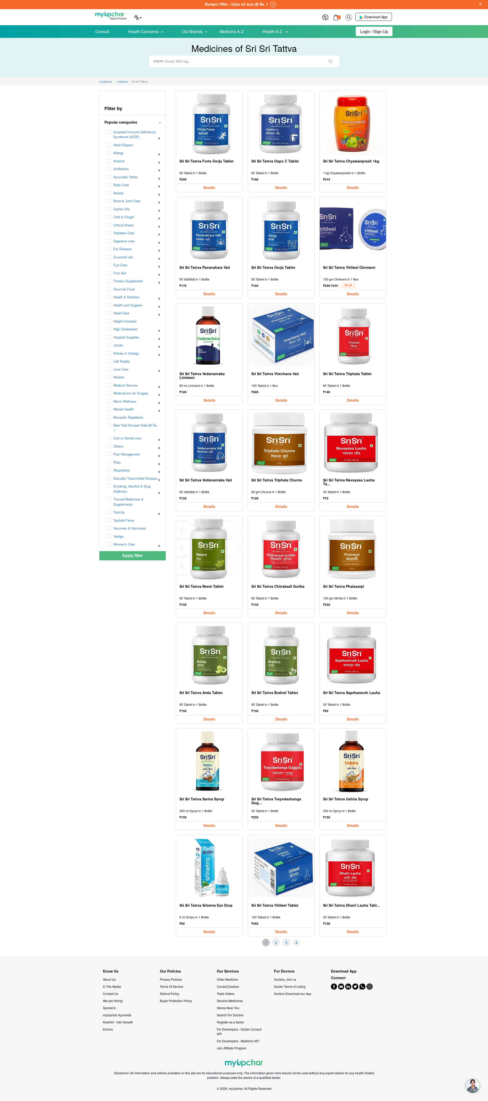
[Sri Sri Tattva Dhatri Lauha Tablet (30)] (353, 868)
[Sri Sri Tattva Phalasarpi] (353, 549)
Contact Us (110, 993)
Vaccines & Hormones (129, 528)
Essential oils (123, 257)
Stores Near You (228, 1008)
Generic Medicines (230, 1001)
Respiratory (121, 470)
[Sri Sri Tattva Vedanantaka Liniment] (209, 336)
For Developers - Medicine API (238, 1041)
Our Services (228, 971)
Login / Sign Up (374, 31)
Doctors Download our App (292, 993)
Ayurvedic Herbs (125, 176)
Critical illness (123, 225)
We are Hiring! (113, 1001)
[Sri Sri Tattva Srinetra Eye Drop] (209, 868)
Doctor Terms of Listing (290, 986)
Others (118, 446)
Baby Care (121, 184)
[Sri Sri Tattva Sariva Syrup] (209, 761)
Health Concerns (143, 31)
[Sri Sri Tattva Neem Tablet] (209, 549)
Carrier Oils (121, 209)
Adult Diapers (123, 144)
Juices (118, 345)
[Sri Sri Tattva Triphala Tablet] (353, 336)
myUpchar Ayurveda (117, 1015)
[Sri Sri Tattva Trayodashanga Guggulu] (281, 761)
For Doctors (284, 971)
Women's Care (124, 544)
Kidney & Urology (126, 353)
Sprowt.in (109, 1008)
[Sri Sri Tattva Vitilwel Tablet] (281, 868)
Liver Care (120, 369)
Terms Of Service (171, 986)
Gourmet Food (123, 289)
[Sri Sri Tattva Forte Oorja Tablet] (209, 123)
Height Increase (124, 321)
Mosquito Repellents (128, 417)
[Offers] (325, 17)
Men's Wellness (124, 401)
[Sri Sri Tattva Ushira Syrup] (353, 761)
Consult (102, 31)
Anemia (119, 160)
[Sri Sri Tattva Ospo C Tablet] (281, 123)
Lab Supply (121, 361)
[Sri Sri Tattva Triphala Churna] (281, 442)
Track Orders (225, 993)
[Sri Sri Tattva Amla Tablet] (209, 655)
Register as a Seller (230, 1022)
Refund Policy (169, 993)
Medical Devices (125, 385)
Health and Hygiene (127, 305)
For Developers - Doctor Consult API (239, 1031)
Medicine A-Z (232, 31)
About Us (109, 979)
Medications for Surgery (130, 393)
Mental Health (123, 409)
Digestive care (123, 241)
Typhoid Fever (123, 520)
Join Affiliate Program (231, 1048)
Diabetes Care (123, 232)
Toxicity (119, 512)
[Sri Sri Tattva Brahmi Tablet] (281, 655)
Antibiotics (121, 168)
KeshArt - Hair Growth (118, 1022)
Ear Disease (122, 248)
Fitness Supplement (128, 280)
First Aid (119, 273)
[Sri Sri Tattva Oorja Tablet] (281, 230)
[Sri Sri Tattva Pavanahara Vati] (209, 230)
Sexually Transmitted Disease (135, 478)
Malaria (118, 377)
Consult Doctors (228, 986)
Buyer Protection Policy (176, 1001)
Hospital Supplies (126, 337)
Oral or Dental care (127, 438)
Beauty (118, 192)
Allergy (118, 152)
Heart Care (121, 313)
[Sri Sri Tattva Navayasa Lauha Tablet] (353, 442)
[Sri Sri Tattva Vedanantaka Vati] (209, 442)
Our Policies (170, 971)
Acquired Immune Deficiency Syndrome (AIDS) (134, 134)
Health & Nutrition (126, 297)
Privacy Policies (171, 979)
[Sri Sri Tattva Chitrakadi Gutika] (281, 549)
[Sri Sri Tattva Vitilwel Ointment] (353, 230)
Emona (108, 1029)
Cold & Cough (123, 216)
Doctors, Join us (285, 979)
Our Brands (192, 31)
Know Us (110, 971)
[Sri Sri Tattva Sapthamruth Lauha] (353, 655)
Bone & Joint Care (126, 200)
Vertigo (118, 536)
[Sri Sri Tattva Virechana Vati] (281, 336)
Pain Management (126, 454)
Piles (117, 462)
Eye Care (120, 264)
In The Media (112, 986)
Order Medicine (227, 979)
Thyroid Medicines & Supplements (128, 502)
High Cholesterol (125, 329)
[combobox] (244, 61)
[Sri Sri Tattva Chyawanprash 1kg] (353, 123)
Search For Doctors (230, 1015)
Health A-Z (273, 31)
